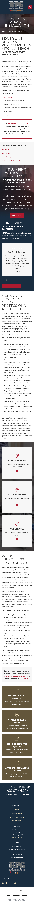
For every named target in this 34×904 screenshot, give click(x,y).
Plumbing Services (17, 813)
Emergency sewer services (12, 115)
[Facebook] (11, 883)
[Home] (16, 7)
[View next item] (6, 280)
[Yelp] (7, 883)
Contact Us (17, 215)
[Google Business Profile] (3, 883)
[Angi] (15, 883)
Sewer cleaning (8, 97)
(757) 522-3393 (11, 124)
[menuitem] (17, 149)
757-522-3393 (17, 857)
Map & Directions (17, 837)
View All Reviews (11, 286)
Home (17, 810)
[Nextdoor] (19, 883)
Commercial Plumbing (17, 821)
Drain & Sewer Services (17, 817)
